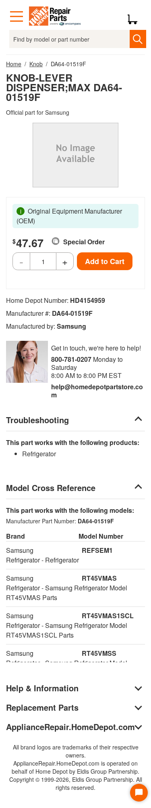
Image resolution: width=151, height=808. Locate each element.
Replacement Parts (42, 707)
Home (13, 64)
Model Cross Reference (50, 487)
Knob (36, 64)
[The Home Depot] (55, 16)
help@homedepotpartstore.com (97, 390)
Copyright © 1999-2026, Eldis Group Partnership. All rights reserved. (75, 783)
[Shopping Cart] (135, 16)
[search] (138, 39)
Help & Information (42, 688)
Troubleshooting (37, 420)
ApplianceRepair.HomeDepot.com (70, 726)
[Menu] (16, 16)
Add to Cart (104, 261)
